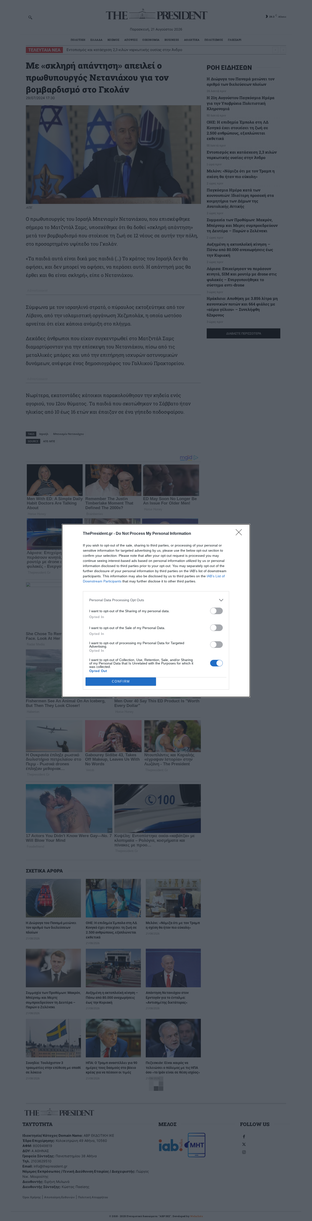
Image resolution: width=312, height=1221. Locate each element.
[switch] (216, 611)
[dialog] (156, 610)
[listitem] (156, 600)
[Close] (240, 533)
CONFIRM (121, 681)
